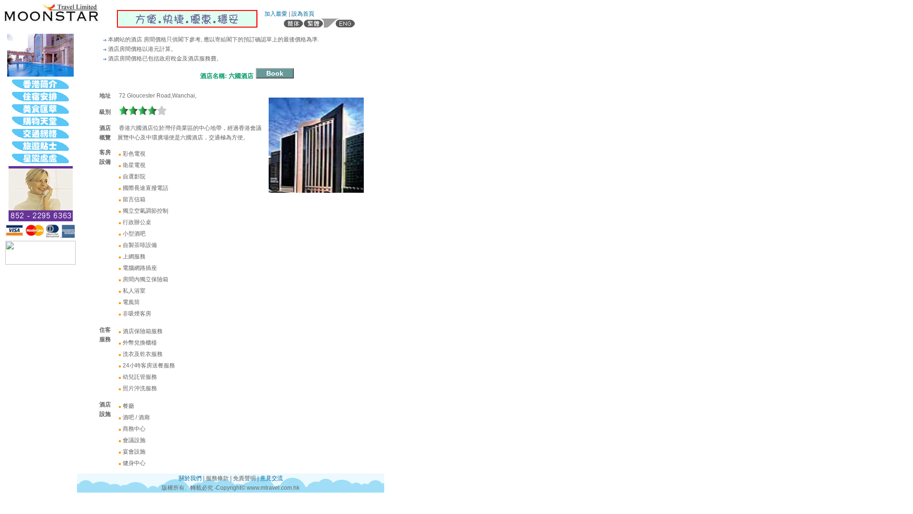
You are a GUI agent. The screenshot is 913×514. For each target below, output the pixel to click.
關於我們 (190, 478)
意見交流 (271, 478)
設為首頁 (302, 13)
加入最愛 (275, 13)
